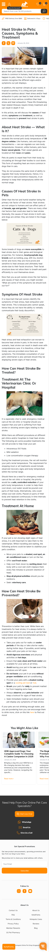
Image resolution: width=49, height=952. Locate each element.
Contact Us (13, 910)
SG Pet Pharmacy (13, 932)
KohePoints (36, 915)
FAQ (13, 915)
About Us (35, 910)
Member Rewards (13, 928)
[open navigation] (4, 4)
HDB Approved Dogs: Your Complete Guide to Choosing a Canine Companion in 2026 (18, 754)
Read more (8, 779)
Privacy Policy (13, 924)
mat (34, 683)
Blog (36, 928)
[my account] (9, 4)
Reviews (36, 924)
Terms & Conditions (13, 919)
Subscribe (25, 871)
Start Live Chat (26, 814)
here (32, 712)
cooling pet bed (22, 683)
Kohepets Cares (36, 919)
